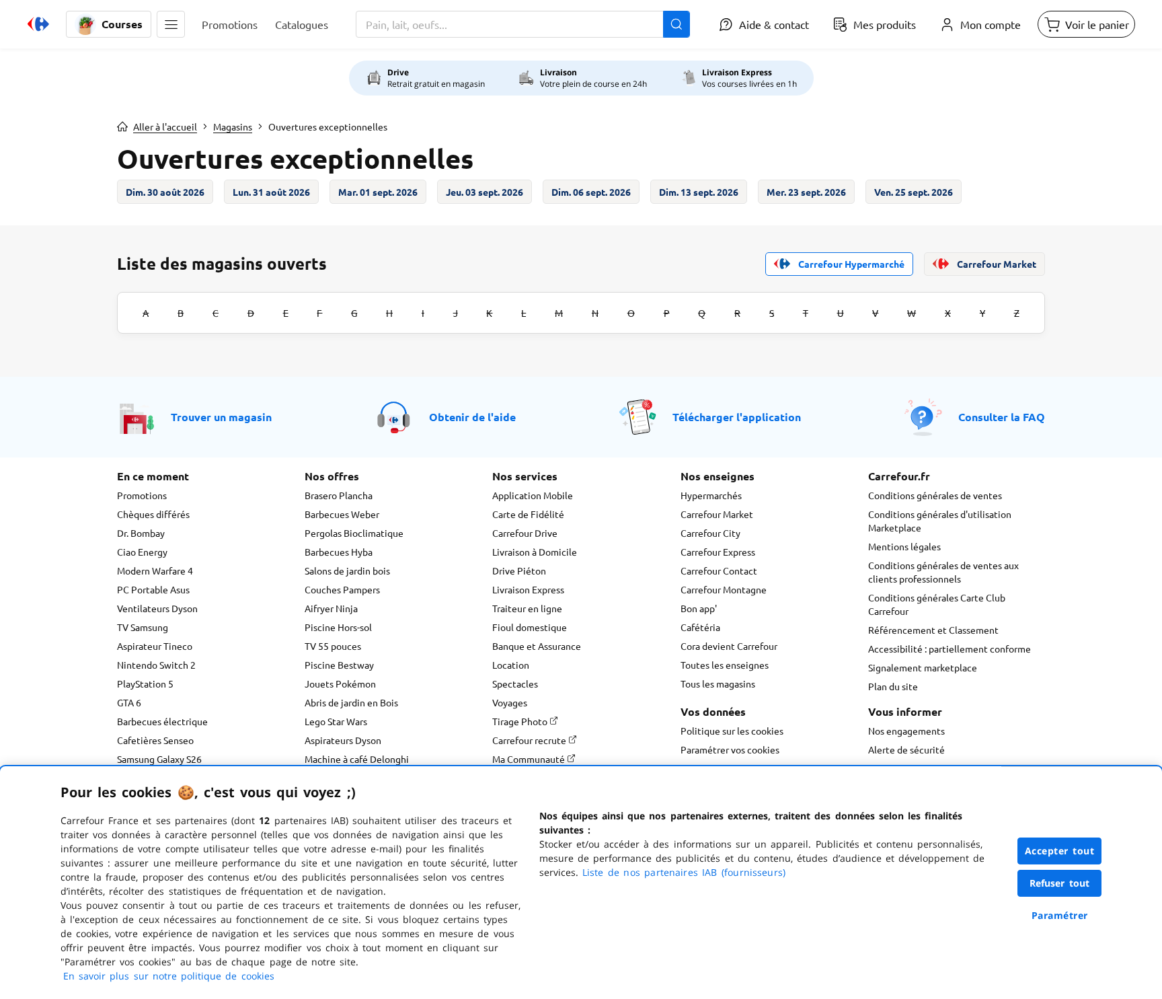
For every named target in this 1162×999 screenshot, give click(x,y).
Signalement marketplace (922, 667)
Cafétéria (700, 627)
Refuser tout (1060, 883)
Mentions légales (904, 546)
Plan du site (893, 686)
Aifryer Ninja (331, 608)
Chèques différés (153, 514)
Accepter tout (1060, 850)
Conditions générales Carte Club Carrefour (936, 604)
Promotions (142, 495)
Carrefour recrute (530, 740)
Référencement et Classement (933, 630)
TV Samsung (142, 627)
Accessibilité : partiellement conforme (949, 648)
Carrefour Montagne (724, 589)
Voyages (509, 702)
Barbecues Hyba (339, 552)
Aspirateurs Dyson (343, 740)
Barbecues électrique (162, 721)
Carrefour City (710, 533)
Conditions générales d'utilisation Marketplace (939, 520)
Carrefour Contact (719, 570)
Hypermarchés (711, 495)
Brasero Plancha (339, 495)
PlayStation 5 (145, 683)
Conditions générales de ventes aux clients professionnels (943, 572)
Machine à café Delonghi (357, 759)
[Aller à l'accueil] (38, 24)
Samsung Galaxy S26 (159, 759)
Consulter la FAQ (1001, 417)
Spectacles (515, 683)
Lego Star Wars (336, 721)
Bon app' (699, 608)
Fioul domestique (529, 627)
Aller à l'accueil (165, 126)
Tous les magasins (718, 683)
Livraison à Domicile (534, 552)
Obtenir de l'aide (472, 417)
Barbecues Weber (342, 514)
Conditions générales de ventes (935, 495)
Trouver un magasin (221, 417)
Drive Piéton (519, 570)
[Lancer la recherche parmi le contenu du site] (676, 24)
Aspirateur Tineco (154, 646)
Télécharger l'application (736, 417)
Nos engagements (906, 731)
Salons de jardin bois (347, 570)
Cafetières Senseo (155, 740)
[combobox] (523, 24)
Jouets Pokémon (340, 683)
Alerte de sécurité (906, 749)
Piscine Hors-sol (338, 627)
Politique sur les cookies (732, 731)
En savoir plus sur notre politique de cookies (168, 975)
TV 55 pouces (333, 646)
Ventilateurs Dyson (157, 608)
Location (510, 665)
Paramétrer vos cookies (730, 749)
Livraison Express (528, 589)
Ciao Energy (142, 552)
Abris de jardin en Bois (351, 702)
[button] (171, 24)
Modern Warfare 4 (155, 570)
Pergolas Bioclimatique (354, 533)
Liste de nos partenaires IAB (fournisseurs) (683, 872)
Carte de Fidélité (528, 514)
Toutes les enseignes (725, 665)
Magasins (232, 126)
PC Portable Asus (153, 589)
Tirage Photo (520, 721)
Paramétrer (1060, 915)
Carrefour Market (717, 514)
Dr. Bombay (141, 533)
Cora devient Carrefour (729, 646)
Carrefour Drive (524, 533)
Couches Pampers (342, 589)
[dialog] (581, 882)
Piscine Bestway (339, 665)
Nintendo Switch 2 (156, 665)
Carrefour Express (718, 552)
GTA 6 (129, 702)
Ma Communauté (529, 759)
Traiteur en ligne (527, 608)
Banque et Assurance (536, 646)
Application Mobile (532, 495)
